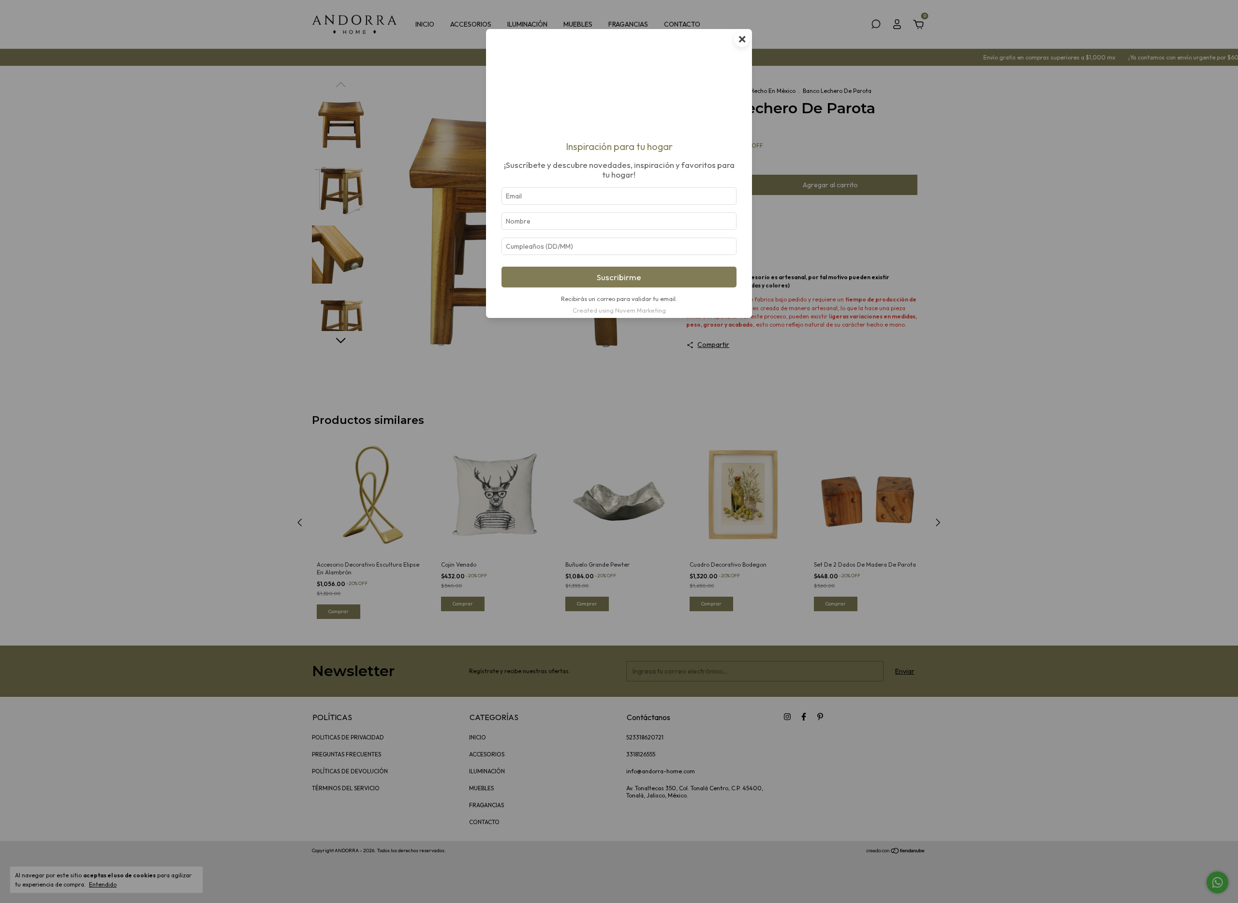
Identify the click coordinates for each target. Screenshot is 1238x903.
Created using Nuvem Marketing (619, 310)
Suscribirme (619, 277)
